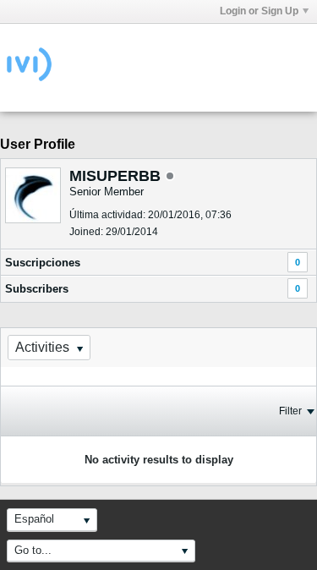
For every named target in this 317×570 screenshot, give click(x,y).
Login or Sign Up (259, 11)
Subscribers (36, 288)
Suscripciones (42, 262)
